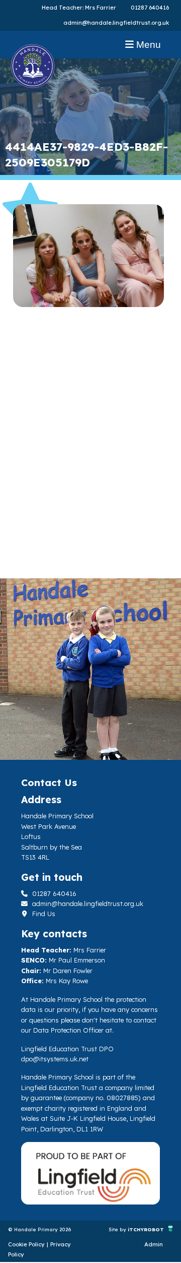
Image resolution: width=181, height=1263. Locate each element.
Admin (153, 1244)
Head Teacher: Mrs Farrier (79, 7)
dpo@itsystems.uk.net (54, 1059)
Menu (147, 44)
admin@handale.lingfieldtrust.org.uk (116, 22)
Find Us (42, 914)
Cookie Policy (26, 1244)
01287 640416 (150, 7)
